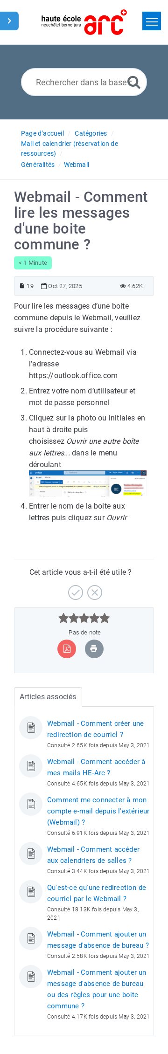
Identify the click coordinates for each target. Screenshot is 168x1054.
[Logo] (84, 22)
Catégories (91, 133)
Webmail (76, 164)
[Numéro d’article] (22, 286)
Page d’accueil (42, 133)
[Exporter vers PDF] (66, 649)
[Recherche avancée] (134, 82)
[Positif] (74, 589)
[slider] (84, 618)
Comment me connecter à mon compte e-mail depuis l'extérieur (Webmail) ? (98, 811)
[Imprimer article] (94, 649)
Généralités (38, 164)
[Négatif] (93, 589)
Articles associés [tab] (48, 696)
